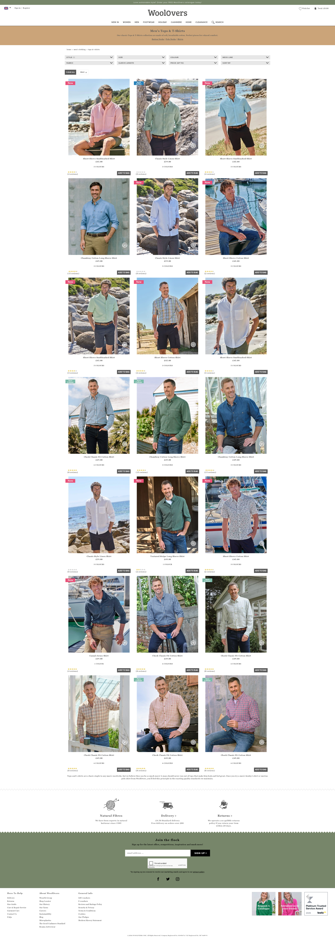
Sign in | (18, 8)
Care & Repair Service (16, 908)
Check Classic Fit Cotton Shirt (99, 457)
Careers (42, 911)
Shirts (180, 39)
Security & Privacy (86, 908)
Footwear (148, 22)
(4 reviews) (72, 174)
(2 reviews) (209, 273)
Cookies (81, 914)
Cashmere (176, 22)
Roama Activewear (47, 927)
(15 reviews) (73, 273)
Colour (175, 57)
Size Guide (11, 904)
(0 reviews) (141, 174)
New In (115, 22)
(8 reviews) (72, 472)
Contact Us (12, 914)
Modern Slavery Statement (90, 920)
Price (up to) (177, 63)
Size (121, 57)
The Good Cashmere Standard (52, 923)
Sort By (227, 63)
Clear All (70, 72)
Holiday (162, 22)
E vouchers (83, 901)
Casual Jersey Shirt (99, 656)
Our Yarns (43, 908)
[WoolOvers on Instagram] (177, 879)
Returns (10, 901)
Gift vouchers (84, 898)
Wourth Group (45, 898)
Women (127, 22)
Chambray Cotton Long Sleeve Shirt (99, 258)
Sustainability (45, 914)
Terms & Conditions (87, 911)
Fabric (69, 63)
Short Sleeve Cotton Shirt (236, 258)
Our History (44, 904)
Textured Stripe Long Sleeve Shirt (167, 556)
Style (70, 57)
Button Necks (158, 39)
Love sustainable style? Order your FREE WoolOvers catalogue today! (167, 2)
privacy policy (198, 872)
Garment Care (13, 911)
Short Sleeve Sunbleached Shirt (99, 158)
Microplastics (45, 920)
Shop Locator (45, 901)
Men (137, 22)
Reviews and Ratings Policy (90, 904)
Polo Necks (171, 39)
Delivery (11, 898)
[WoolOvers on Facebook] (158, 879)
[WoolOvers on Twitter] (167, 879)
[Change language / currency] (7, 9)
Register (26, 8)
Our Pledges (83, 917)
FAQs (9, 917)
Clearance (202, 22)
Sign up (199, 853)
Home (189, 22)
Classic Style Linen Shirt (167, 158)
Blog (41, 917)
